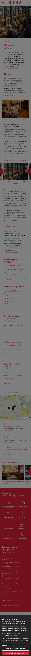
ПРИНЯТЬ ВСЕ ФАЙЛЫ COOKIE (15, 653)
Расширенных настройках (15, 648)
